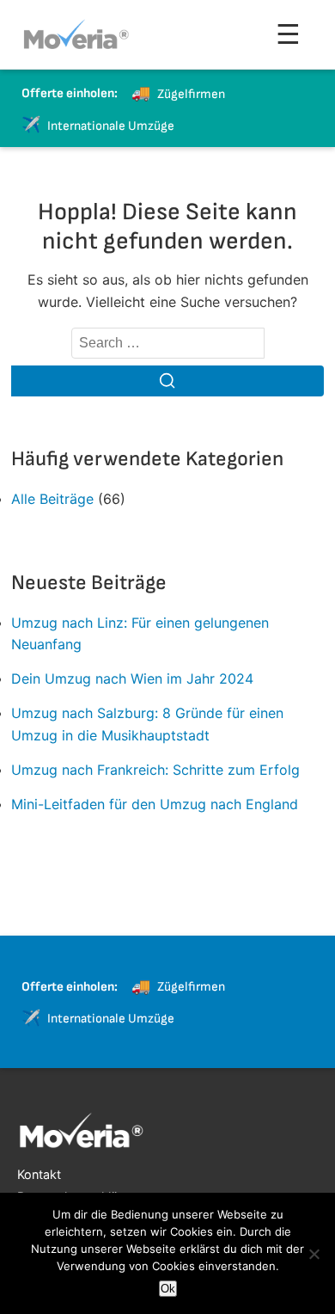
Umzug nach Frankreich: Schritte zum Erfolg (155, 769)
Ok (168, 1288)
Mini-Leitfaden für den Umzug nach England (154, 804)
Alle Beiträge (52, 498)
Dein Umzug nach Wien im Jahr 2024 (132, 678)
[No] (313, 1253)
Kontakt (39, 1174)
